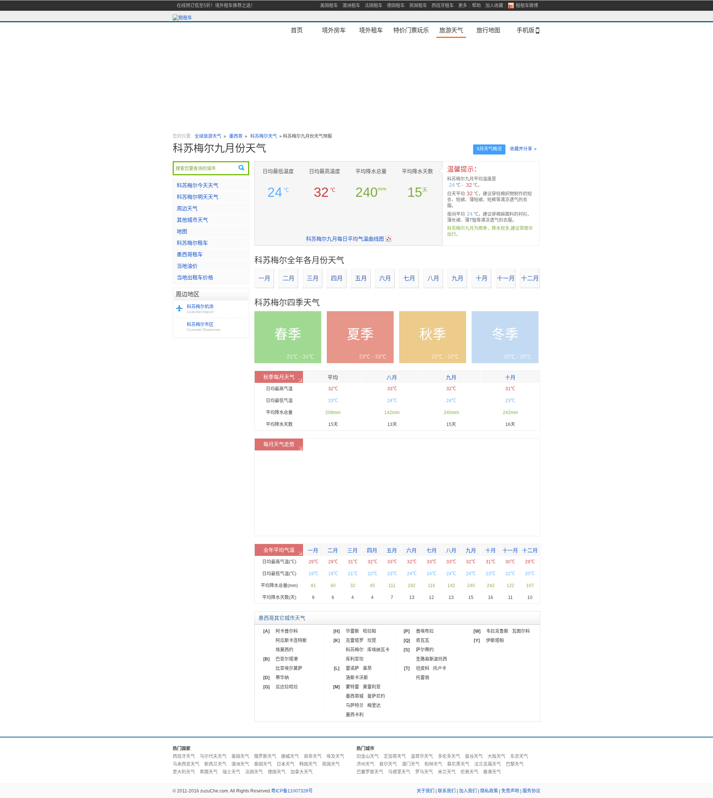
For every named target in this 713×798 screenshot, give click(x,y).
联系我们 (447, 791)
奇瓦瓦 (422, 640)
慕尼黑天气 (458, 764)
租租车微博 (527, 5)
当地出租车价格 (195, 277)
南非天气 (313, 756)
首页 (297, 30)
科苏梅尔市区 (204, 327)
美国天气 (240, 756)
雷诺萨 (352, 668)
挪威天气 (290, 756)
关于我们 (425, 791)
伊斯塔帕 (495, 640)
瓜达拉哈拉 (287, 687)
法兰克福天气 (487, 764)
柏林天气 (433, 764)
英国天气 (331, 764)
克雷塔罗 (355, 640)
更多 (462, 5)
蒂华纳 (282, 677)
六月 (385, 278)
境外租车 (371, 30)
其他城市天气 (192, 220)
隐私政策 (489, 791)
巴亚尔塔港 (287, 659)
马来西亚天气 (186, 764)
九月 (457, 278)
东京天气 (519, 756)
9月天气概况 (489, 149)
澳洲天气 (240, 764)
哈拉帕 (369, 631)
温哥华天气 (422, 756)
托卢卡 (439, 668)
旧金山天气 (367, 756)
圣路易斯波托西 (431, 659)
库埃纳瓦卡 (378, 649)
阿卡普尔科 (287, 631)
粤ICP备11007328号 (292, 791)
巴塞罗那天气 (369, 772)
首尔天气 (388, 764)
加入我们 (468, 791)
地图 (182, 231)
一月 (264, 278)
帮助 (476, 5)
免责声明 (510, 791)
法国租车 (373, 5)
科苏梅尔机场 (200, 309)
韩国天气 (308, 764)
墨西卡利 (355, 714)
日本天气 (285, 764)
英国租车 (418, 5)
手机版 (525, 30)
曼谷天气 (474, 756)
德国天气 (277, 772)
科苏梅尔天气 (263, 136)
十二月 (530, 278)
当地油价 (187, 266)
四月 (337, 278)
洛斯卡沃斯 (357, 677)
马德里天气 (399, 772)
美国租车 (329, 5)
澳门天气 (411, 764)
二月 (288, 278)
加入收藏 (494, 5)
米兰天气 (447, 772)
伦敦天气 (469, 772)
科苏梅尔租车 (192, 243)
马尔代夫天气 (213, 756)
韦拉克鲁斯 (497, 631)
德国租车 (396, 5)
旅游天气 (451, 30)
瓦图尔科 (521, 631)
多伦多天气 (449, 756)
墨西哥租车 (190, 254)
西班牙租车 (443, 5)
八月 (433, 278)
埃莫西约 (284, 649)
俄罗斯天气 (265, 756)
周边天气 (187, 208)
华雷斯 (352, 631)
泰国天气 (263, 764)
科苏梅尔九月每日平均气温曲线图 (345, 239)
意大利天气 (184, 772)
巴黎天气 (515, 764)
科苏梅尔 (355, 649)
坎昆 (371, 640)
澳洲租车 (351, 5)
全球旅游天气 (208, 136)
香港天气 (492, 772)
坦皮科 (422, 668)
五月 (361, 278)
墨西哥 (235, 136)
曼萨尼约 (376, 696)
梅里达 (374, 705)
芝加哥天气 (395, 756)
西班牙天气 (184, 756)
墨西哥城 (355, 696)
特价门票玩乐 (411, 30)
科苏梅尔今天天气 (197, 185)
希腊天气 (209, 772)
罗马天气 (424, 772)
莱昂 (367, 668)
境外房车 (334, 30)
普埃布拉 (425, 631)
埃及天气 (335, 756)
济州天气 (365, 764)
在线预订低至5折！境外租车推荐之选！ (216, 5)
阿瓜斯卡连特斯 (291, 640)
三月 (313, 278)
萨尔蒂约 (425, 649)
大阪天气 (496, 756)
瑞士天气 (231, 772)
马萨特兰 (355, 705)
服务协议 (531, 791)
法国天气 (254, 772)
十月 (482, 278)
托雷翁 (422, 677)
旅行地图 (488, 30)
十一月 (506, 278)
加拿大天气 (301, 772)
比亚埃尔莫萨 (289, 668)
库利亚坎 (355, 659)
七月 (409, 278)
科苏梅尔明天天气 (197, 197)
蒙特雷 (352, 687)
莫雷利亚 (372, 687)
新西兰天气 (215, 764)
